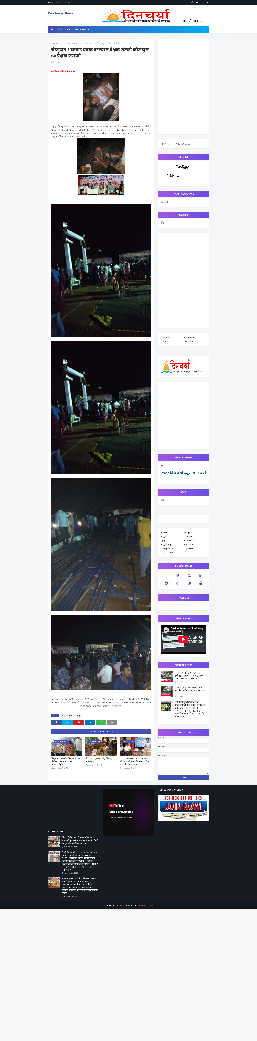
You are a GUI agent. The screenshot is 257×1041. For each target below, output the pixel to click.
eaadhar (119, 905)
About (59, 2)
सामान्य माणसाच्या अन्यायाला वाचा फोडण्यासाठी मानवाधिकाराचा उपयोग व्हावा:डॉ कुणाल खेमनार (134, 761)
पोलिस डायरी (189, 540)
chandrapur (66, 715)
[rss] (189, 575)
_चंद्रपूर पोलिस (167, 552)
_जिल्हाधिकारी (167, 548)
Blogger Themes (145, 905)
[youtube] (201, 583)
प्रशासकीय (188, 544)
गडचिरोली (188, 536)
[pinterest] (207, 2)
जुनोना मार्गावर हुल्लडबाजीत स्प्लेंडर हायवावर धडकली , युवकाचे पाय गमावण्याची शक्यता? (190, 675)
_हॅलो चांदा (188, 548)
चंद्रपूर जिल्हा (166, 544)
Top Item (188, 341)
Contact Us (189, 337)
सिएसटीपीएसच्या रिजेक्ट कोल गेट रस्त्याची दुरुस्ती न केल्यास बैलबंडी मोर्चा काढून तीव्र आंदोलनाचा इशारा (80, 840)
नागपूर (187, 532)
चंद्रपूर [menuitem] (68, 29)
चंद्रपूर (60, 43)
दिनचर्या (56, 62)
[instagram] (202, 2)
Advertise (165, 337)
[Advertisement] (183, 86)
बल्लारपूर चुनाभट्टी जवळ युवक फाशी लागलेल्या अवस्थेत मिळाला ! (190, 690)
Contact (70, 2)
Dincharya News (60, 13)
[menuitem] (51, 29)
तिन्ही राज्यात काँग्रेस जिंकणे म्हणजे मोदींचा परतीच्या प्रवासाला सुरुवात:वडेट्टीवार (65, 761)
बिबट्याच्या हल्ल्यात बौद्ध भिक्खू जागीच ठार (98, 760)
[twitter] (197, 2)
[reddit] (166, 583)
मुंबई (163, 540)
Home (50, 2)
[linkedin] (201, 575)
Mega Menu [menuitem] (81, 29)
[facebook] (192, 2)
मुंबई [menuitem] (59, 29)
